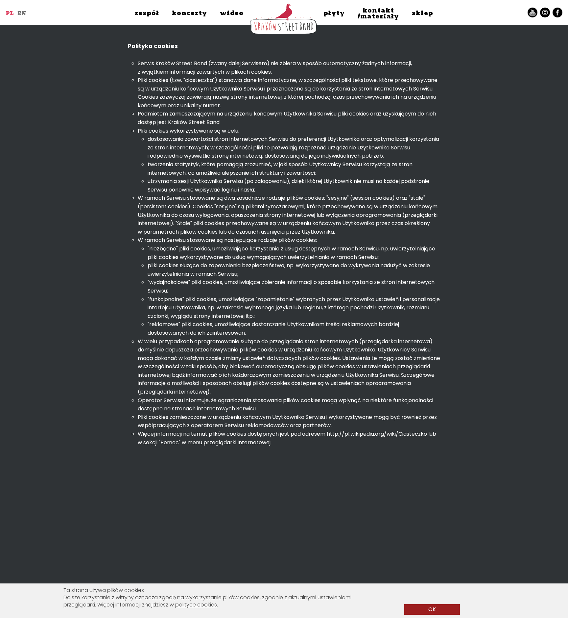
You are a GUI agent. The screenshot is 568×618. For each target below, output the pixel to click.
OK (432, 609)
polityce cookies (196, 604)
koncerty (189, 13)
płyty (334, 13)
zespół (146, 13)
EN (21, 13)
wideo (232, 13)
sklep (422, 13)
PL (10, 13)
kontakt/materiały (378, 13)
